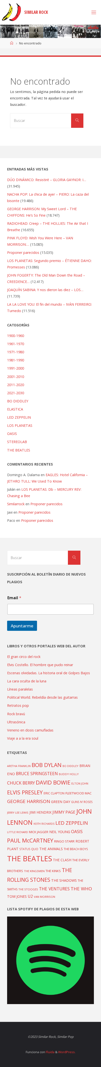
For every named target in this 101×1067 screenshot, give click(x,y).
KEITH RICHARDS (44, 823)
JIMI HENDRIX (40, 812)
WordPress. (67, 1052)
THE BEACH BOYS (76, 849)
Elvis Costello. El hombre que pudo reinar (40, 664)
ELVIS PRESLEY (25, 792)
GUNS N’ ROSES (82, 802)
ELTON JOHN (79, 783)
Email (14, 598)
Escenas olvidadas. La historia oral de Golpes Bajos (48, 673)
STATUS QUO (28, 849)
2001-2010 (15, 376)
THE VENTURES (54, 889)
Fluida (49, 1052)
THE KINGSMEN (34, 871)
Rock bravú (16, 713)
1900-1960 (15, 335)
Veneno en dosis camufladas (30, 730)
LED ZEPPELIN (19, 417)
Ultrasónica (16, 722)
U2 (30, 896)
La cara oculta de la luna (26, 681)
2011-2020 (15, 384)
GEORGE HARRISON (28, 801)
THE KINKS (53, 871)
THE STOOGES (28, 889)
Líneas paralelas (20, 689)
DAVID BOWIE (53, 782)
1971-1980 (15, 352)
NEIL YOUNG (59, 831)
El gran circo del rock (23, 656)
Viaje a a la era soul (22, 738)
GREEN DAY (60, 801)
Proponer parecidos (46, 504)
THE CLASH (62, 860)
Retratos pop (18, 705)
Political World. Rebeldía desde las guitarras (42, 697)
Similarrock (16, 504)
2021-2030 (15, 393)
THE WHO (81, 888)
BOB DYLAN (47, 765)
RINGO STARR (64, 841)
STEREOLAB (17, 441)
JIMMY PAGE (63, 812)
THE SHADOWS (64, 880)
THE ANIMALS (51, 848)
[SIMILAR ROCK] (11, 12)
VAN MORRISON (44, 897)
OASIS (12, 433)
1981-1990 (15, 360)
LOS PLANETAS (19, 425)
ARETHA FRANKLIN (19, 766)
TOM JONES (17, 896)
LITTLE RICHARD (17, 832)
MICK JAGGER (38, 832)
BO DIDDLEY (17, 401)
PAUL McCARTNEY (30, 840)
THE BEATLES (18, 450)
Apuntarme (22, 626)
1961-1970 (15, 343)
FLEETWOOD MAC (78, 793)
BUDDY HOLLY (69, 774)
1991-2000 (15, 368)
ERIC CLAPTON (54, 793)
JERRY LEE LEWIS (17, 812)
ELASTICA (15, 409)
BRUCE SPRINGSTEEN (37, 773)
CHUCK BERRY (21, 783)
